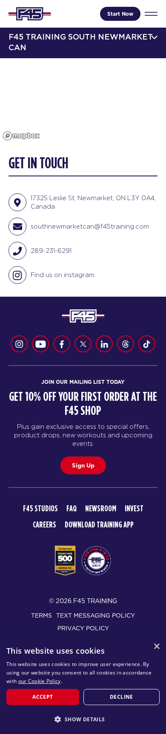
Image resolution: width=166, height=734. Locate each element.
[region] (83, 100)
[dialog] (83, 686)
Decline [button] (121, 696)
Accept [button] (42, 696)
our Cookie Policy (39, 681)
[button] (83, 719)
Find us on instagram (62, 275)
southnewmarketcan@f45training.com (90, 226)
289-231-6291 (51, 250)
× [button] (156, 646)
